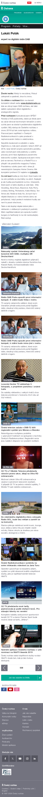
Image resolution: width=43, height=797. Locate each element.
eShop (5, 723)
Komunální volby (9, 717)
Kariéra (25, 723)
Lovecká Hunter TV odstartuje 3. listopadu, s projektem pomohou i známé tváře (20, 386)
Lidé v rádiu (27, 720)
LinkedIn (34, 172)
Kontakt (25, 727)
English (4, 791)
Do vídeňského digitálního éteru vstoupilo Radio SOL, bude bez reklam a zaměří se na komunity (21, 519)
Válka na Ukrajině (9, 713)
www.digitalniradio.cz (30, 103)
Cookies (5, 789)
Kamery (39, 13)
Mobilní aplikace (9, 745)
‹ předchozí (4, 668)
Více (26, 26)
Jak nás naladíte (29, 713)
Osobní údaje (15, 789)
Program (17, 13)
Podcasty (6, 742)
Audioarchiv (29, 13)
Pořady (16, 26)
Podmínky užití (28, 789)
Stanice (5, 720)
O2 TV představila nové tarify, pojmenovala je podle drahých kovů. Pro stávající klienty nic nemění (20, 608)
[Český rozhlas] (8, 2)
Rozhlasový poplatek (31, 730)
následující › (38, 668)
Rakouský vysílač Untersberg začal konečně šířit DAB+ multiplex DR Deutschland (18, 254)
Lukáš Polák (10, 89)
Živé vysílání (7, 735)
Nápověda (26, 717)
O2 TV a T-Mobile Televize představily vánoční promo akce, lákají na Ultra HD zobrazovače (19, 473)
